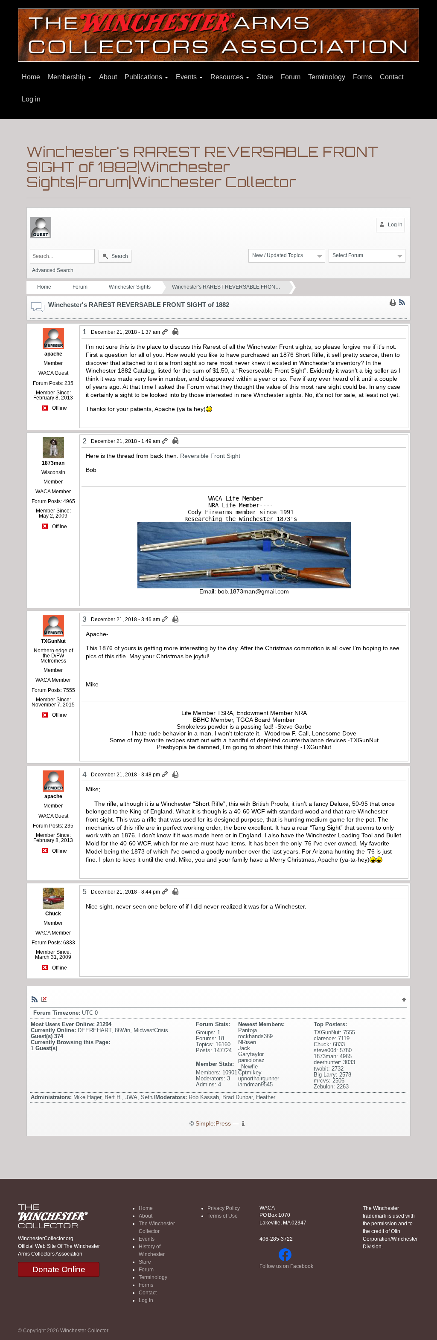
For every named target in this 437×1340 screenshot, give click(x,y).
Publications (144, 77)
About (108, 77)
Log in (31, 99)
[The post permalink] (165, 332)
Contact (391, 77)
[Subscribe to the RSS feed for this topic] (402, 302)
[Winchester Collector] (218, 34)
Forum (290, 77)
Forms (362, 77)
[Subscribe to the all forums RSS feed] (34, 999)
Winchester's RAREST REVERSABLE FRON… (226, 287)
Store (265, 77)
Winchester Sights (130, 287)
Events (187, 77)
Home (31, 77)
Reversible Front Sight (210, 455)
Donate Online (58, 1269)
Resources (227, 77)
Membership (67, 77)
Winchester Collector (84, 1331)
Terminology (326, 77)
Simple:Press (213, 1123)
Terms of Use (222, 1216)
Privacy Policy (223, 1208)
